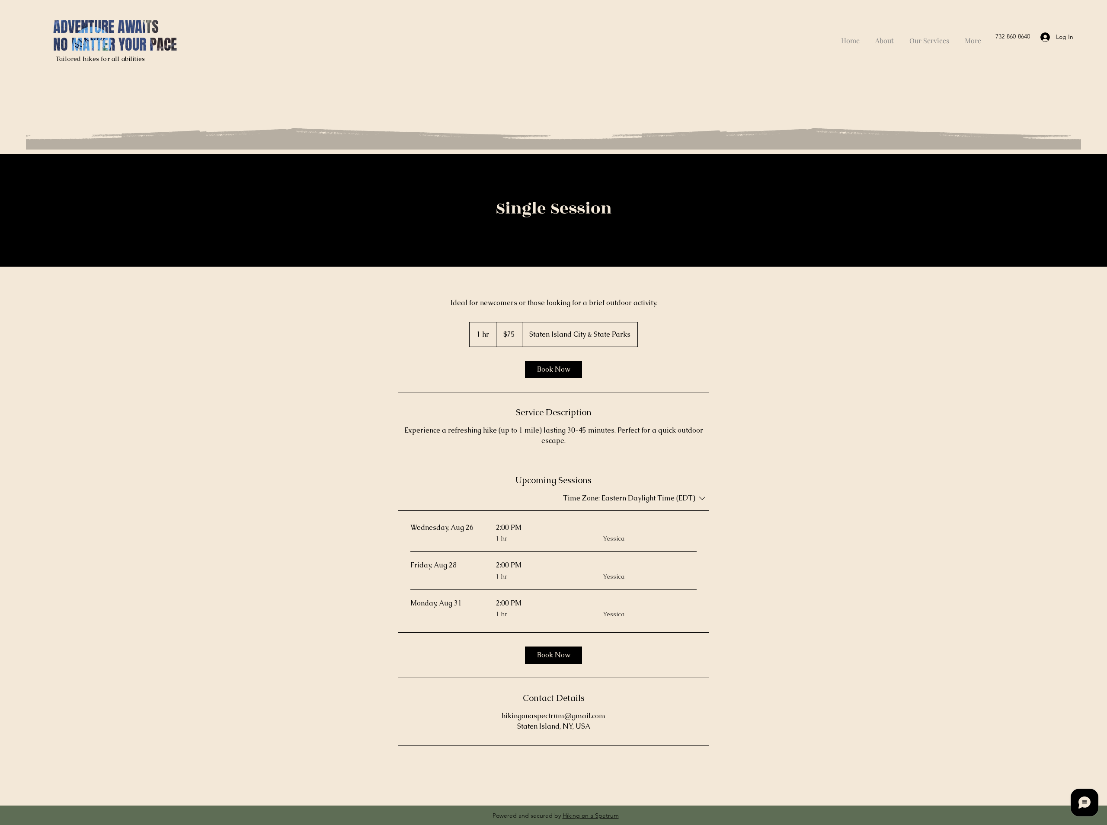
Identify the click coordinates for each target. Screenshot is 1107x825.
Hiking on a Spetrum (591, 815)
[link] (553, 369)
